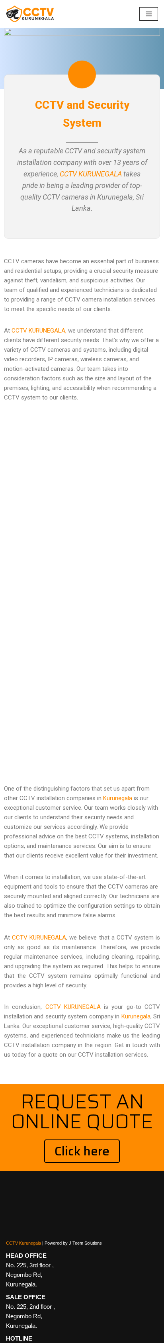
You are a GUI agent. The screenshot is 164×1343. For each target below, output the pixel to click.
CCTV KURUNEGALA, (39, 330)
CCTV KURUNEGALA (91, 174)
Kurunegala (117, 798)
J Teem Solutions (85, 1243)
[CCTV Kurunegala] (30, 14)
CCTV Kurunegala (23, 1243)
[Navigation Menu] (148, 14)
